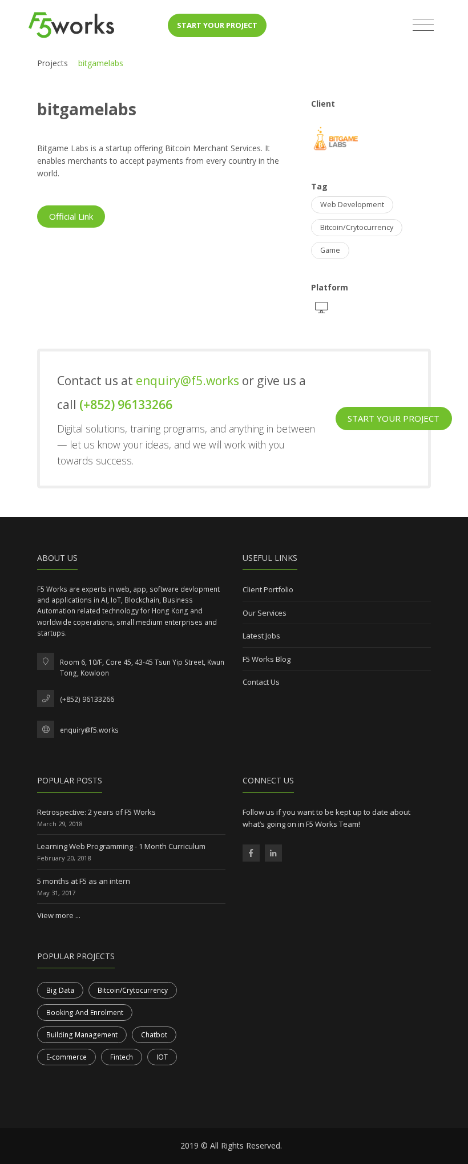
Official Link (71, 216)
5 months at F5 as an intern (83, 881)
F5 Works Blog (267, 659)
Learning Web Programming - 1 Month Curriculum (121, 846)
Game (330, 250)
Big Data (60, 990)
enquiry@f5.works (189, 381)
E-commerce (66, 1057)
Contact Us (261, 682)
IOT (162, 1057)
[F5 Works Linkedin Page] (273, 853)
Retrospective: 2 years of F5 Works (96, 812)
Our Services (265, 613)
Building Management (82, 1035)
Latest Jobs (261, 635)
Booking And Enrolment (84, 1012)
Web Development (352, 204)
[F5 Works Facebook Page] (251, 853)
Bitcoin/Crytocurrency (356, 227)
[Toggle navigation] (423, 25)
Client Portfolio (268, 589)
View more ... (58, 915)
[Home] (71, 25)
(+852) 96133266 (125, 405)
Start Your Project (217, 25)
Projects (52, 63)
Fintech (121, 1057)
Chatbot (154, 1035)
